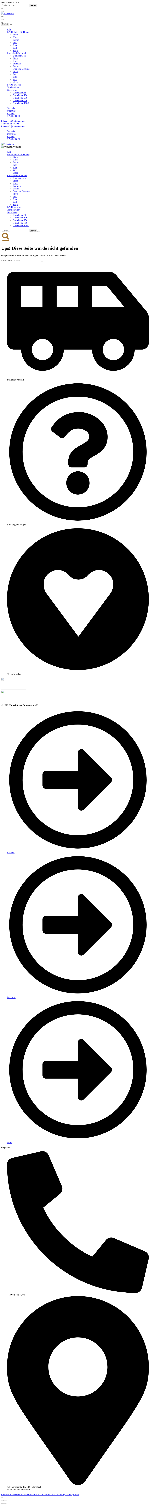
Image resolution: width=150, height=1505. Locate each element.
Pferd (15, 71)
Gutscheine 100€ (21, 103)
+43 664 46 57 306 (10, 123)
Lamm (16, 40)
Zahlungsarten (72, 1494)
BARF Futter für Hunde (18, 32)
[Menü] (2, 11)
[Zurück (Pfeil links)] (2, 1503)
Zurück (5, 24)
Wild (15, 48)
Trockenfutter (13, 87)
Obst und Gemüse (21, 69)
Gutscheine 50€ (20, 100)
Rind (15, 45)
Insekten (17, 63)
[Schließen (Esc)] (2, 1500)
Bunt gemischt (19, 55)
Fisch (15, 34)
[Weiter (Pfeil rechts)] (5, 1503)
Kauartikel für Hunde (17, 53)
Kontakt (11, 113)
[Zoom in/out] (5, 1500)
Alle (9, 29)
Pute (15, 42)
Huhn (15, 37)
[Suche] (2, 16)
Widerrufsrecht (31, 1494)
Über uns (11, 111)
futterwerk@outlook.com (12, 121)
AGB (41, 1494)
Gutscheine (12, 90)
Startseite (11, 108)
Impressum (6, 1494)
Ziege (15, 50)
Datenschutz (18, 1494)
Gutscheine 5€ (19, 92)
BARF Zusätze (14, 84)
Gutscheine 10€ (20, 95)
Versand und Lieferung (54, 1494)
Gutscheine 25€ (20, 98)
